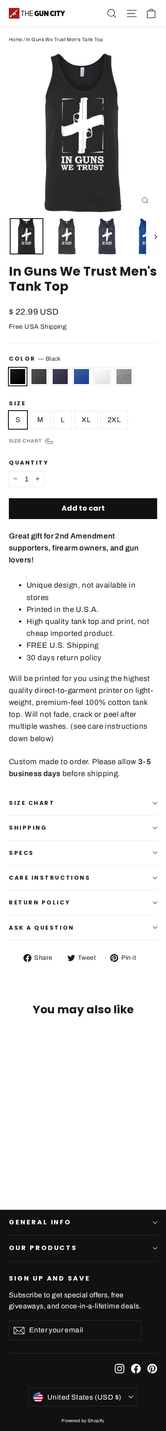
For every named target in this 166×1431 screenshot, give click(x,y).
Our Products (43, 1247)
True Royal (81, 376)
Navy (60, 376)
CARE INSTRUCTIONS (49, 877)
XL (86, 419)
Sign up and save (49, 1278)
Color (35, 358)
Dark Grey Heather (39, 376)
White (103, 376)
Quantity (28, 462)
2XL (114, 419)
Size (17, 403)
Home (16, 39)
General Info (40, 1222)
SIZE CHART (32, 803)
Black (18, 376)
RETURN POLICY (39, 902)
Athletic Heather (124, 376)
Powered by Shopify (83, 1420)
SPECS (21, 853)
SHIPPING (28, 827)
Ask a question (41, 927)
